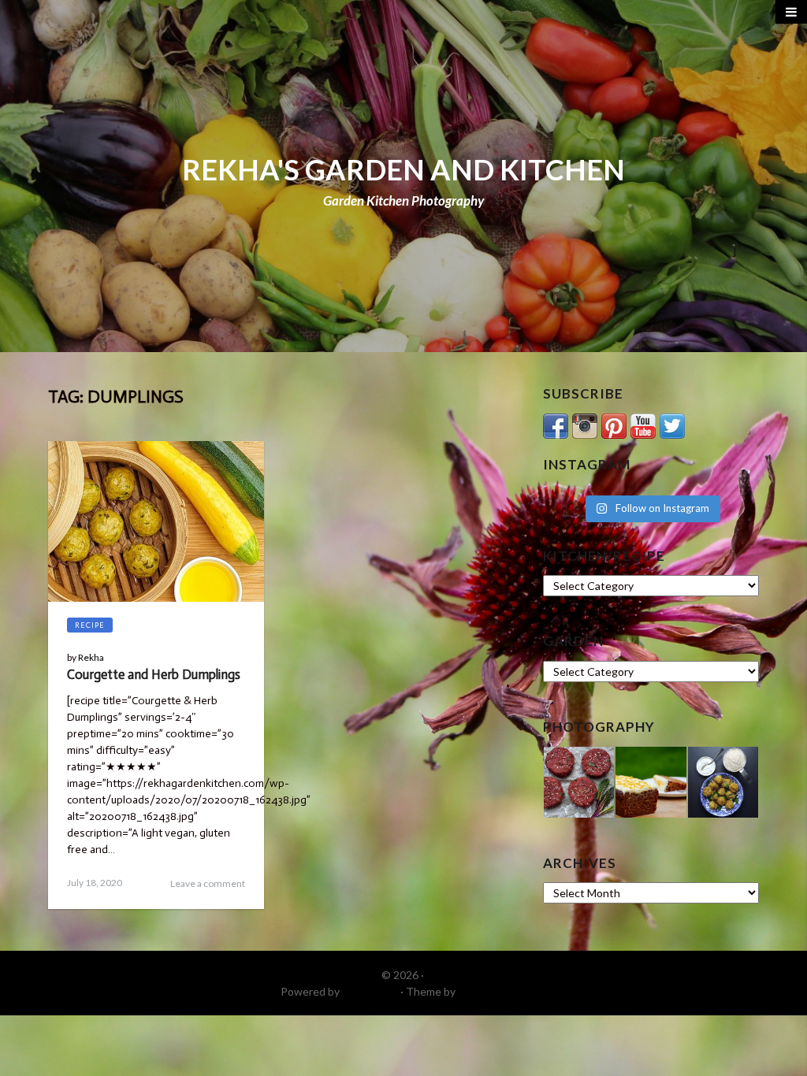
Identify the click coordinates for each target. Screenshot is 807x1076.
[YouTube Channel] (643, 424)
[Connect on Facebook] (555, 424)
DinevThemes (492, 991)
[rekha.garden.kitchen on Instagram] (584, 424)
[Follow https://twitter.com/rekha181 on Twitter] (672, 424)
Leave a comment (207, 883)
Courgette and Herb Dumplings (153, 674)
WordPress (370, 991)
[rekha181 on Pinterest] (614, 424)
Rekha (91, 657)
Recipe (90, 625)
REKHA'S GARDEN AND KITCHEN (403, 169)
